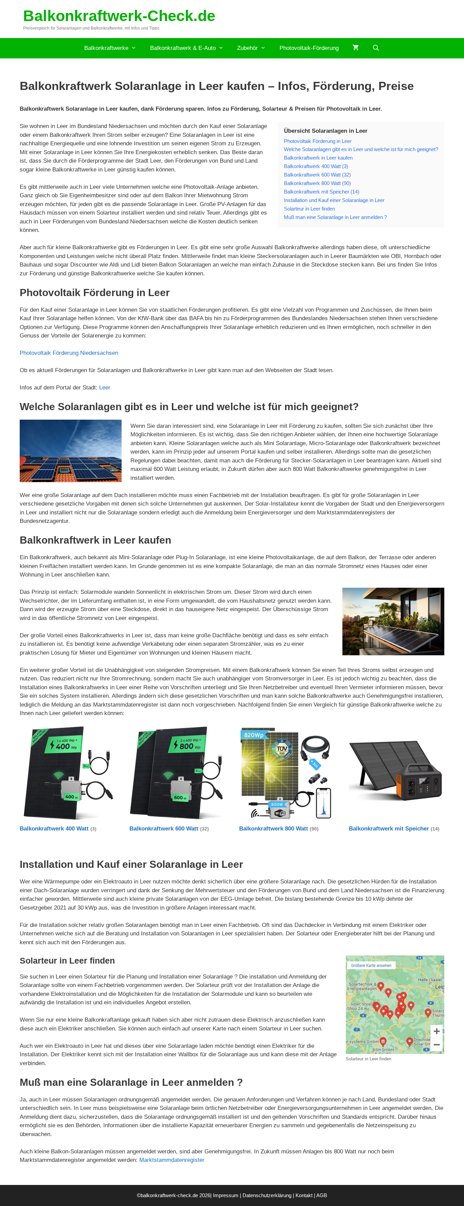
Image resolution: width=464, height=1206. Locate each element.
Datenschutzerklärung (267, 1195)
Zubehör (247, 48)
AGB (321, 1195)
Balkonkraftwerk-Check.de (119, 15)
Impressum (225, 1195)
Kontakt (304, 1195)
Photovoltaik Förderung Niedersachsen (69, 353)
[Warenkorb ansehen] (355, 48)
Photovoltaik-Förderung (309, 48)
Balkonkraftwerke (106, 48)
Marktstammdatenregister (171, 1160)
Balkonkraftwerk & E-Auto (183, 48)
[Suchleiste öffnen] (376, 48)
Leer (104, 387)
